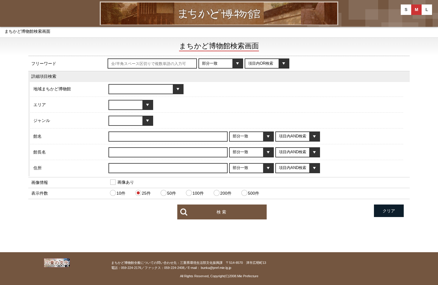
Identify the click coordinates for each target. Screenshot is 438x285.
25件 (146, 193)
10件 (121, 193)
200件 (226, 193)
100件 (198, 193)
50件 (171, 193)
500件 (253, 193)
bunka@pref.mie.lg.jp (216, 267)
